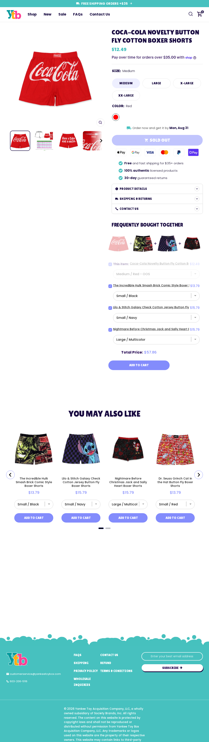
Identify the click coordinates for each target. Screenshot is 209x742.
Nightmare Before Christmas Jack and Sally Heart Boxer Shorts (160, 329)
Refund (105, 663)
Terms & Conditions (116, 671)
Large (156, 83)
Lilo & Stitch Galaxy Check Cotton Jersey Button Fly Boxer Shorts (161, 307)
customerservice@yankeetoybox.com (35, 674)
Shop (32, 14)
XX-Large (125, 95)
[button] (97, 141)
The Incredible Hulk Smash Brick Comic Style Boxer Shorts (155, 285)
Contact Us (100, 14)
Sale (62, 14)
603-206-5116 (18, 681)
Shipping (81, 663)
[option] (55, 77)
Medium (126, 83)
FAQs (78, 14)
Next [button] (100, 77)
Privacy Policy (86, 671)
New (47, 14)
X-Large (186, 83)
